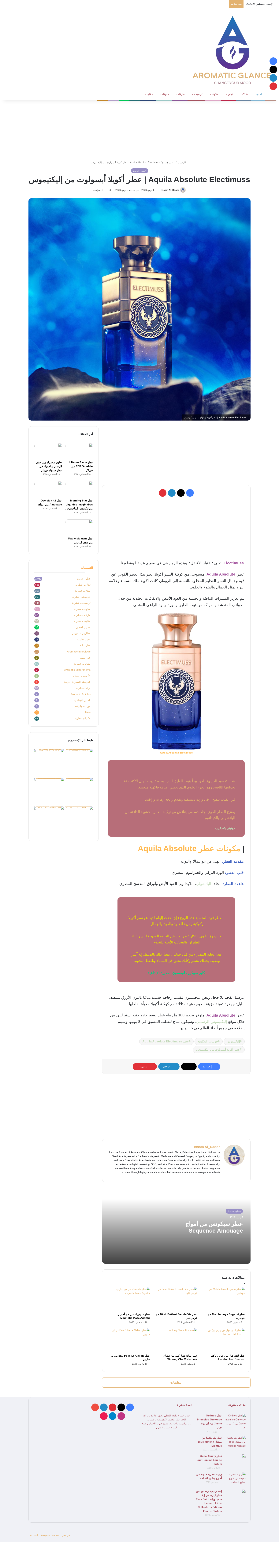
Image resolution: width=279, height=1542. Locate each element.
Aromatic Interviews (79, 651)
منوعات (165, 94)
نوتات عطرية (83, 688)
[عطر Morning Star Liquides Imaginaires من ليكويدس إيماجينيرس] (79, 489)
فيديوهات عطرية (81, 596)
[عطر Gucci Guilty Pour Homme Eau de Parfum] (235, 1461)
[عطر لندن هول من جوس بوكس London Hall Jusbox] (224, 1340)
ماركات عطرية (82, 615)
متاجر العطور (83, 627)
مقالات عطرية (83, 590)
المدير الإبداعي (82, 700)
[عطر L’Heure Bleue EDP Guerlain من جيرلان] (79, 451)
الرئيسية (182, 162)
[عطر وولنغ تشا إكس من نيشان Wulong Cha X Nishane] (176, 1340)
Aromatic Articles (81, 694)
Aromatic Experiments (77, 669)
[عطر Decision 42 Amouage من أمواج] (48, 489)
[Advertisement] (139, 130)
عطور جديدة (168, 162)
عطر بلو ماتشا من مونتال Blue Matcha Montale (210, 1441)
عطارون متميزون (81, 633)
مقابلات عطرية (82, 621)
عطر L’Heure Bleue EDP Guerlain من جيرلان (81, 466)
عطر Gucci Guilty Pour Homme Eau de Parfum (209, 1459)
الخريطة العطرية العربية (77, 682)
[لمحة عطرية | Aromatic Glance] (232, 49)
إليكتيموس (233, 1041)
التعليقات (176, 1382)
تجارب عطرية (83, 584)
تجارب (229, 94)
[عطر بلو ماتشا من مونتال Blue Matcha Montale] (235, 1443)
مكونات (214, 94)
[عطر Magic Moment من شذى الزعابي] (79, 527)
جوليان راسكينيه (208, 1041)
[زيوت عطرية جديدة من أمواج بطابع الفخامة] (235, 1479)
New (88, 712)
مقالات (244, 94)
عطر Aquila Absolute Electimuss (165, 1041)
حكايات (149, 94)
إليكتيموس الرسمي (211, 1021)
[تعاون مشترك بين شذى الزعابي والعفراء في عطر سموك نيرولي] (48, 451)
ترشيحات (197, 94)
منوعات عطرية (82, 663)
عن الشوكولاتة (83, 706)
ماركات (181, 94)
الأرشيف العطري (81, 676)
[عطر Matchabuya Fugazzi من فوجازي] (224, 1299)
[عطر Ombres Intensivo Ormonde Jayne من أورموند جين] (235, 1422)
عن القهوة (85, 657)
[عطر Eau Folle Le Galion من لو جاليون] (129, 1340)
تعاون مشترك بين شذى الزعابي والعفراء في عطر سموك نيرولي (49, 466)
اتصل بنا (33, 1535)
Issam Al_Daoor (170, 190)
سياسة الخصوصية (50, 1535)
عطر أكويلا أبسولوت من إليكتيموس (218, 1049)
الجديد (259, 94)
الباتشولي (203, 884)
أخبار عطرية (84, 639)
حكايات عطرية (82, 718)
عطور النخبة (84, 645)
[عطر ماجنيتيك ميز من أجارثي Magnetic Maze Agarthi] (129, 1299)
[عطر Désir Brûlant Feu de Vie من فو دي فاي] (176, 1299)
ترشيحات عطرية (81, 603)
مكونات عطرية (82, 609)
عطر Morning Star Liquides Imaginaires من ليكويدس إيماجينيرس (79, 504)
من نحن (66, 1535)
